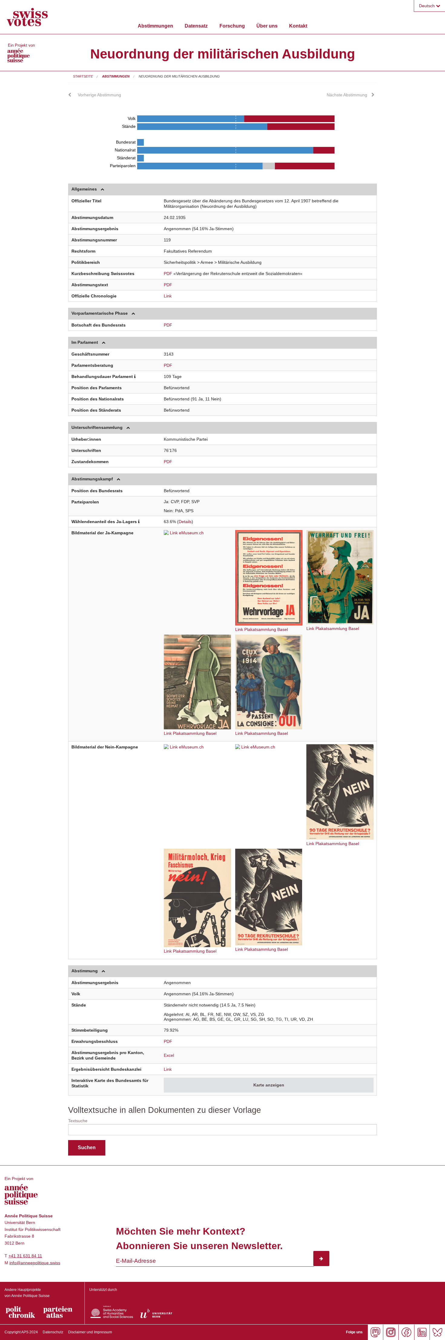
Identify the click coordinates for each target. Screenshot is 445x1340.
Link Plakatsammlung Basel (261, 629)
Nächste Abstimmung (347, 94)
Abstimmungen (155, 25)
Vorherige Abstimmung (99, 94)
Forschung (232, 25)
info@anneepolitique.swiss (34, 1262)
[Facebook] (406, 1332)
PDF (168, 273)
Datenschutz (53, 1332)
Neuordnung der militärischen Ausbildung (179, 76)
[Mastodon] (375, 1332)
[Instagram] (390, 1332)
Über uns (267, 25)
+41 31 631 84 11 (25, 1255)
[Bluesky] (437, 1332)
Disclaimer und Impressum (90, 1332)
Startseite (83, 76)
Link (168, 296)
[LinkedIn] (422, 1332)
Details (185, 521)
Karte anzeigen (268, 1085)
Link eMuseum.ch (187, 532)
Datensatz (196, 25)
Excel (169, 1055)
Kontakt (298, 25)
